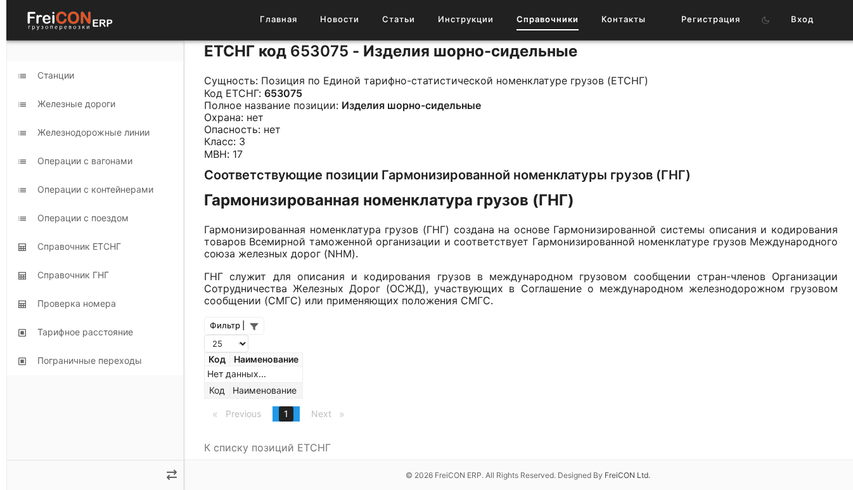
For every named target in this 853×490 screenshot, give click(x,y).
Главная (278, 19)
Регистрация (710, 19)
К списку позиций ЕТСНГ (267, 447)
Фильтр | (227, 325)
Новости (339, 19)
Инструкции (466, 19)
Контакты (623, 19)
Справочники (547, 19)
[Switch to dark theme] (765, 20)
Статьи (398, 19)
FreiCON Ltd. (627, 475)
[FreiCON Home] (69, 20)
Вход (802, 19)
